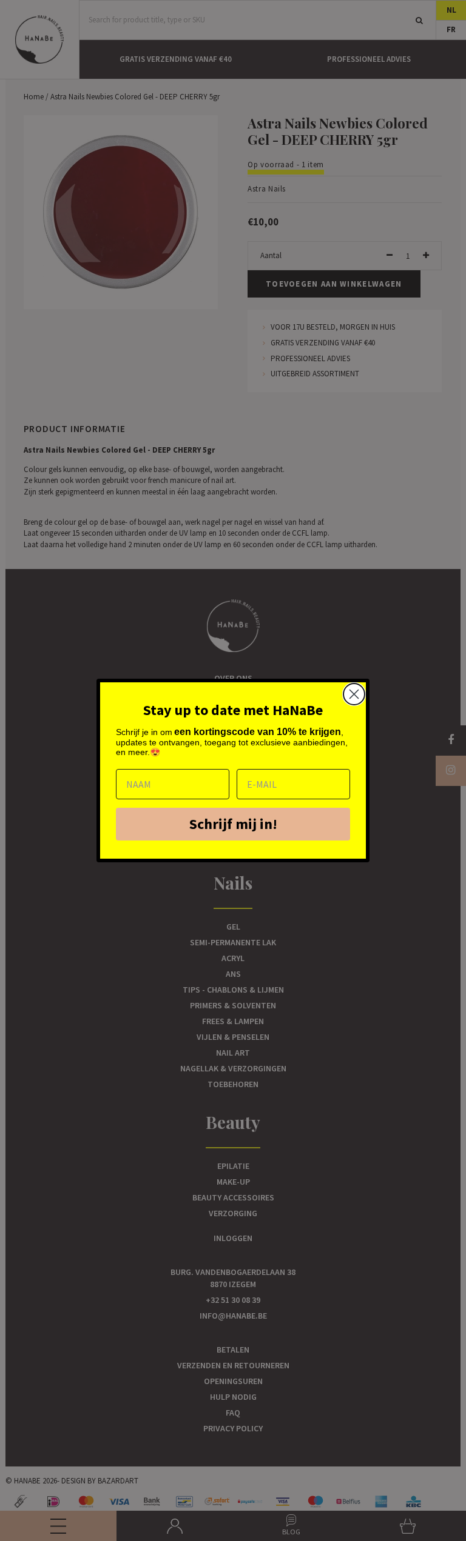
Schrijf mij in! (233, 823)
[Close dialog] (354, 694)
